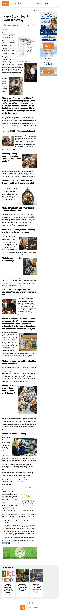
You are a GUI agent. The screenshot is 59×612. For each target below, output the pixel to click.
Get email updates (38, 10)
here (30, 487)
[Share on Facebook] (26, 25)
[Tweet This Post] (29, 25)
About (41, 3)
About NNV (27, 607)
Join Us (46, 3)
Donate (46, 10)
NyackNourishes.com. (7, 522)
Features (36, 3)
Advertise (30, 607)
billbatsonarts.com (6, 543)
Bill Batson (9, 25)
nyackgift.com (10, 528)
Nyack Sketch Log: (6, 542)
